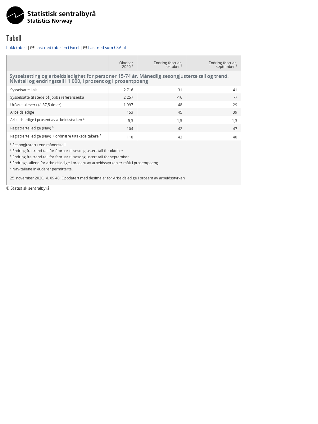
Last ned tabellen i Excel (57, 47)
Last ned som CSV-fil (107, 47)
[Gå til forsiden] (51, 15)
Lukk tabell (16, 47)
